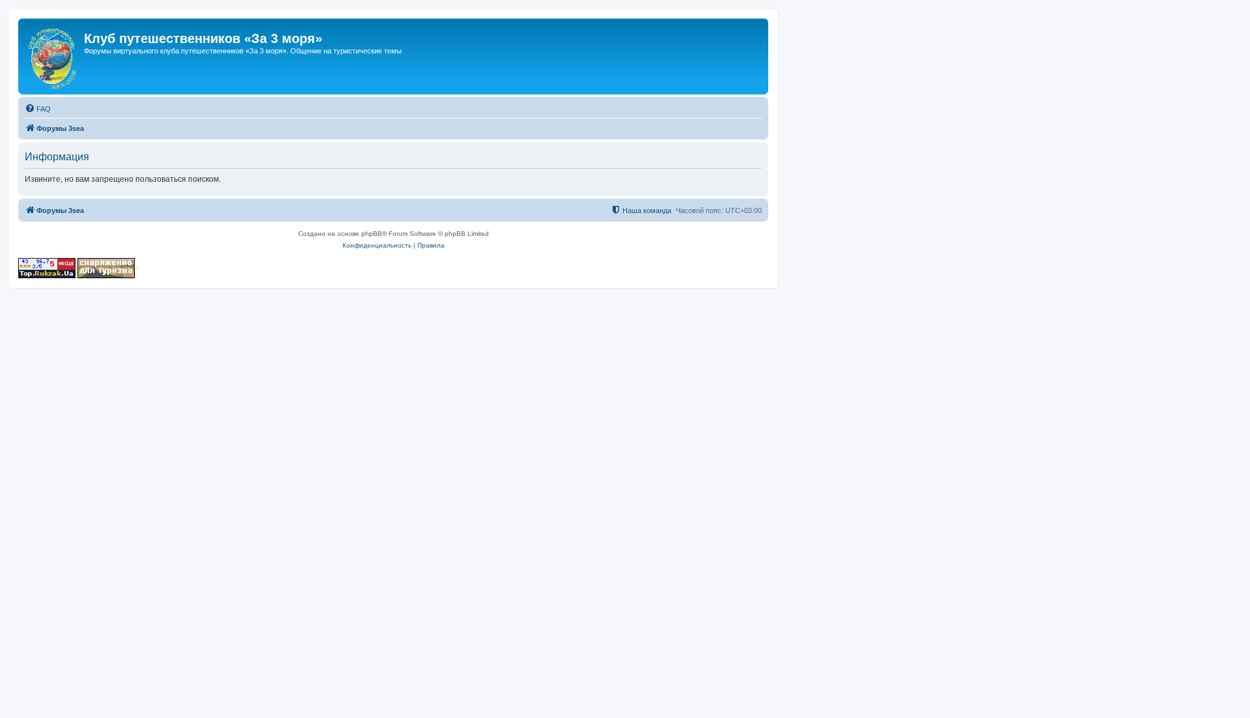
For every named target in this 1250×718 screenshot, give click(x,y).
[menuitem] (38, 109)
